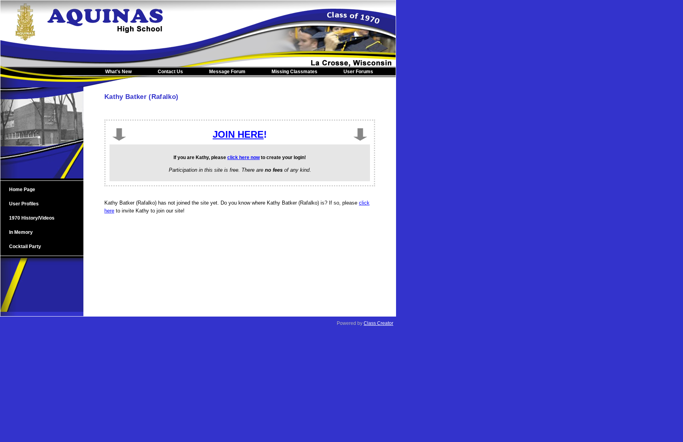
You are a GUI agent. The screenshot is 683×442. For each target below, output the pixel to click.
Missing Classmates (294, 71)
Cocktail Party (25, 246)
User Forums (358, 71)
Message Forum (227, 71)
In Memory (21, 232)
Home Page (22, 189)
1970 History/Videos (32, 218)
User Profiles (24, 204)
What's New (118, 71)
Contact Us (170, 71)
